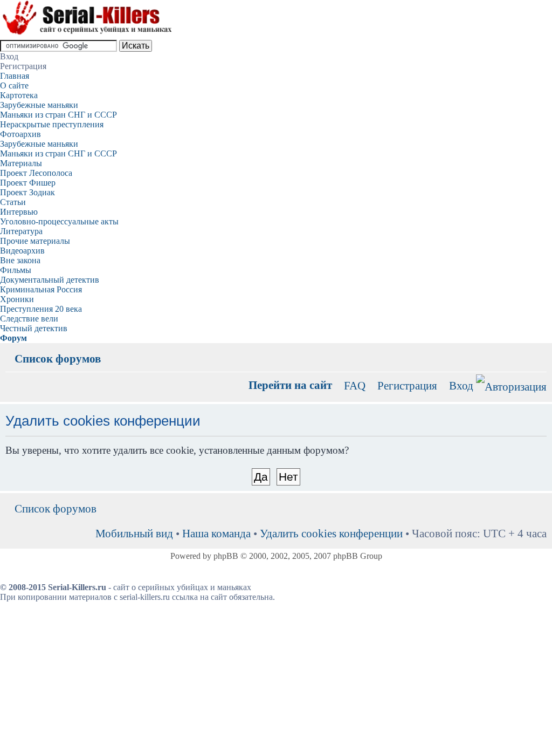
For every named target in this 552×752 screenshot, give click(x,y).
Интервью (19, 211)
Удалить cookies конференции (331, 533)
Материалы (21, 163)
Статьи (13, 202)
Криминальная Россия (41, 289)
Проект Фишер (28, 182)
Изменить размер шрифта (539, 351)
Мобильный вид (522, 351)
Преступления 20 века (41, 308)
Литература (21, 231)
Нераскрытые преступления (52, 124)
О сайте (14, 85)
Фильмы (15, 270)
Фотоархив (20, 134)
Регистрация (407, 385)
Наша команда (216, 533)
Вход (461, 385)
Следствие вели (29, 318)
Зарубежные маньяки (39, 105)
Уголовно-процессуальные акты (59, 221)
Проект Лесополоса (36, 172)
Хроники (17, 299)
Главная (14, 75)
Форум (13, 338)
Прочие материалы (35, 240)
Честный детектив (33, 328)
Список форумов (58, 358)
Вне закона (20, 260)
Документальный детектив (49, 279)
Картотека (19, 95)
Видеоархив (22, 250)
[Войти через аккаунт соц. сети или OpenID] (511, 385)
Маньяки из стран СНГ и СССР (58, 114)
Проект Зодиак (27, 192)
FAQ (354, 385)
